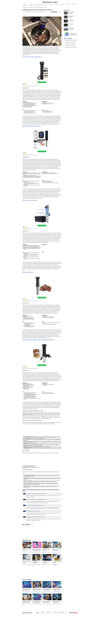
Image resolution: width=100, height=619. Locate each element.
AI (27, 4)
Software (25, 5)
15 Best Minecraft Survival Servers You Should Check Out (70, 47)
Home (24, 4)
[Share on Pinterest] (54, 11)
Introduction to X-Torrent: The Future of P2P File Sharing (71, 20)
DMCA (37, 613)
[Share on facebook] (51, 11)
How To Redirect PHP (70, 24)
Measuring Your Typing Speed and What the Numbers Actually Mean (26, 589)
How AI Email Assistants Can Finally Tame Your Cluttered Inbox (56, 589)
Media (68, 4)
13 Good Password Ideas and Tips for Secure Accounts (70, 45)
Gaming (45, 4)
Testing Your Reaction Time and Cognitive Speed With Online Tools (46, 602)
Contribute (38, 612)
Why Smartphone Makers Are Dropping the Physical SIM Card (56, 602)
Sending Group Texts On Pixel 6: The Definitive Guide (71, 16)
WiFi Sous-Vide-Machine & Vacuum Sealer (31, 126)
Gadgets (63, 4)
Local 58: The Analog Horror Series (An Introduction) (71, 28)
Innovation (31, 5)
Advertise (43, 612)
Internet (73, 4)
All (46, 5)
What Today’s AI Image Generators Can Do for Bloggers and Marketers (36, 589)
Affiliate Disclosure (65, 612)
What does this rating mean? (34, 85)
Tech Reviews (56, 4)
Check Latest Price (42, 82)
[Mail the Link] (59, 11)
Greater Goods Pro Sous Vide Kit (29, 200)
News (42, 5)
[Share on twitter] (53, 11)
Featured (37, 5)
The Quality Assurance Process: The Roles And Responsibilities (70, 42)
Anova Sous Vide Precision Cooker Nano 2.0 (32, 56)
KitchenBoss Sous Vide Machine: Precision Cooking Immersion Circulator (38, 339)
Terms (53, 612)
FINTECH (40, 4)
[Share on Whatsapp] (56, 11)
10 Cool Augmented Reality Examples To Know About (71, 12)
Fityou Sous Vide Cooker (27, 272)
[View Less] (60, 11)
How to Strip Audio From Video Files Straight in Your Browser (36, 602)
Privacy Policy (58, 612)
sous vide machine (47, 167)
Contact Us (48, 612)
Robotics (35, 4)
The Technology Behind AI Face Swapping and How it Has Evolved (46, 589)
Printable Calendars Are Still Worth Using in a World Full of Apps (26, 602)
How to (50, 4)
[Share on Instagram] (26, 524)
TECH (31, 4)
